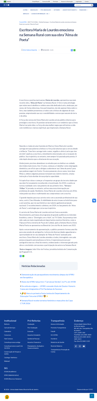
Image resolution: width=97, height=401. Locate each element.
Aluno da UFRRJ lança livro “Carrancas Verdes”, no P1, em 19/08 (48, 282)
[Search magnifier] (92, 5)
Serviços (26, 13)
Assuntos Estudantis (70, 10)
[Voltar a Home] (13, 11)
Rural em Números (56, 346)
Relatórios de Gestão (57, 342)
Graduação (34, 10)
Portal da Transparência (58, 328)
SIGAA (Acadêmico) (10, 371)
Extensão (57, 10)
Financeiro (82, 10)
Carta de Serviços (9, 328)
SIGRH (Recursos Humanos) (13, 379)
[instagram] (6, 5)
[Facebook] (76, 346)
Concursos (7, 335)
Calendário (7, 331)
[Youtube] (8, 5)
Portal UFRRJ (23, 22)
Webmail (7, 361)
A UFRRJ (25, 10)
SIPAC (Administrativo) (11, 375)
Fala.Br (53, 331)
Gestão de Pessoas (33, 339)
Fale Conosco (8, 339)
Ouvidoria (54, 339)
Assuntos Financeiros (34, 342)
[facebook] (4, 5)
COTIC (90, 389)
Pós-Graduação (46, 10)
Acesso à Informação (38, 13)
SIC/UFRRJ (54, 335)
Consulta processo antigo (12, 342)
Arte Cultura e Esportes (30, 50)
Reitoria (6, 324)
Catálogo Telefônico (10, 357)
